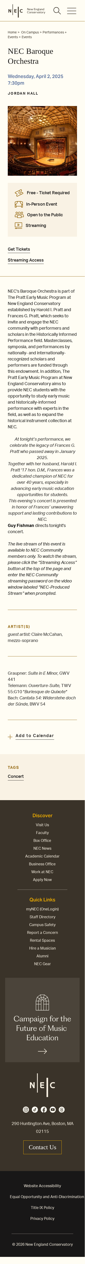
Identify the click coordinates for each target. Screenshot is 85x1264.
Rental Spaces (42, 940)
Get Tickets (19, 249)
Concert (16, 777)
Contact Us (42, 1147)
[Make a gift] (42, 1020)
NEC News (42, 848)
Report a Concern (42, 933)
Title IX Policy (42, 1208)
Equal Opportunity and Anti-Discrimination (47, 1197)
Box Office (42, 841)
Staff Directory (42, 917)
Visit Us (42, 825)
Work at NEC (42, 872)
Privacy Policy (42, 1219)
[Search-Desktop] (57, 11)
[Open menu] (71, 11)
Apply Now (42, 880)
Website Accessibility (42, 1186)
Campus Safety (42, 925)
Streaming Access (26, 260)
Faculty (42, 833)
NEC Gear (42, 964)
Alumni (42, 956)
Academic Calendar (42, 856)
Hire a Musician (42, 948)
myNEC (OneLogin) (42, 909)
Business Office (42, 864)
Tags (13, 768)
